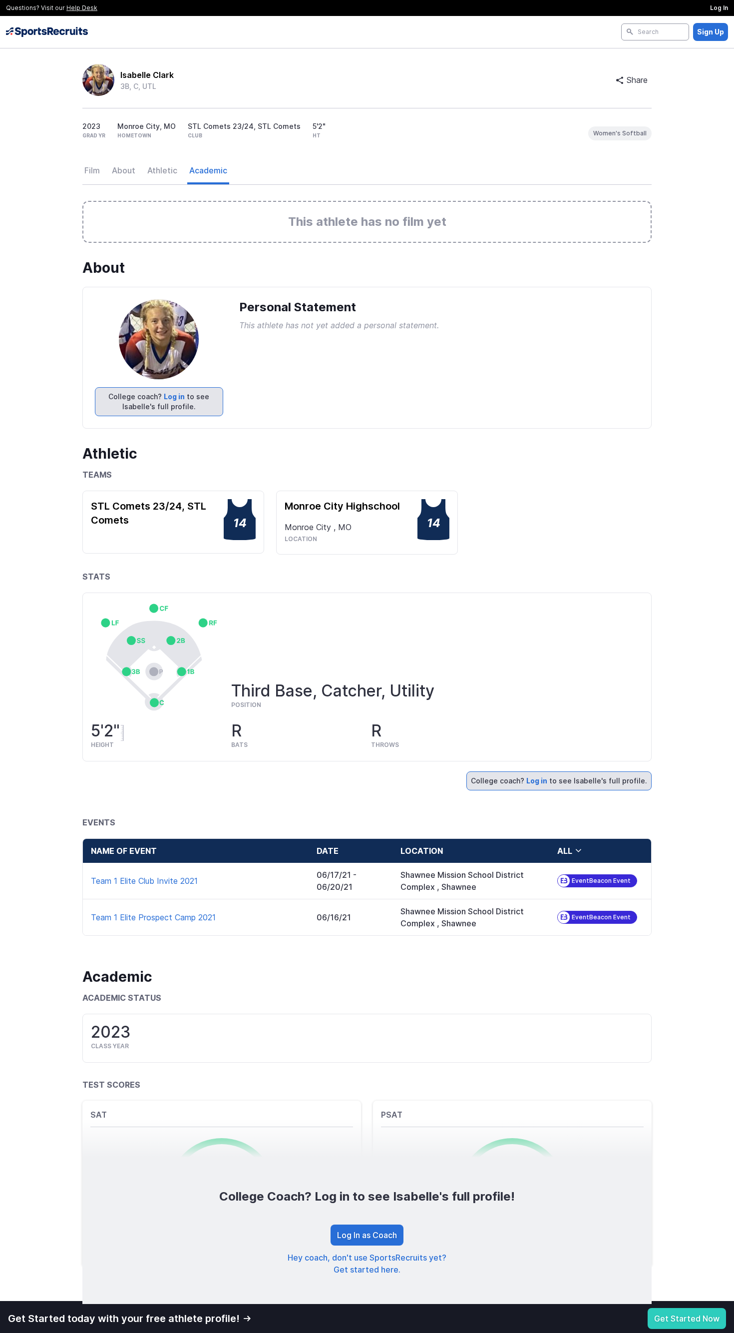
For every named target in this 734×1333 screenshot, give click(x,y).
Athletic (162, 170)
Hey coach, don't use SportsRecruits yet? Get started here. (367, 1264)
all (564, 851)
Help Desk (81, 7)
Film (92, 170)
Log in (174, 396)
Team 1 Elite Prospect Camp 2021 (153, 917)
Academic (208, 170)
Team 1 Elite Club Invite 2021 (144, 881)
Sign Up (710, 31)
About (123, 170)
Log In (719, 7)
